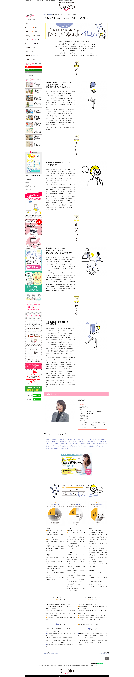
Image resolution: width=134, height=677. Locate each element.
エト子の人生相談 (76, 665)
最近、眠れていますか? (104, 653)
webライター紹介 (53, 665)
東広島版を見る (29, 183)
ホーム (45, 14)
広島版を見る (29, 179)
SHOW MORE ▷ (33, 149)
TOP (38, 665)
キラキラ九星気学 (85, 665)
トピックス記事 (44, 665)
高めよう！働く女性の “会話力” (51, 653)
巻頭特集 (50, 14)
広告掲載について (30, 186)
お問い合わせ (29, 189)
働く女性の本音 (67, 665)
